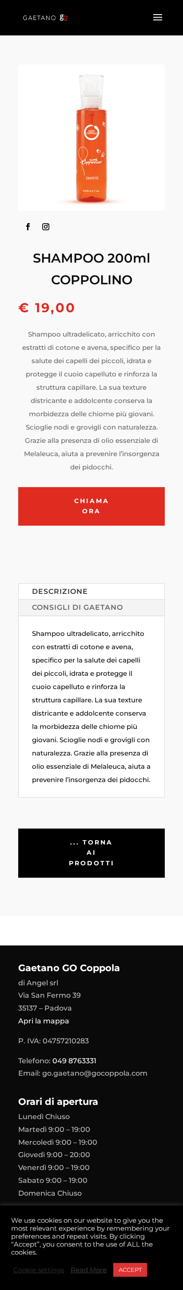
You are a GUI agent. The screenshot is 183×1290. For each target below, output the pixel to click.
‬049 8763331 (74, 1061)
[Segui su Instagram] (46, 227)
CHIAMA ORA (91, 506)
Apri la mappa (43, 1021)
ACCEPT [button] (130, 1269)
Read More (89, 1270)
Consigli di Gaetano (77, 607)
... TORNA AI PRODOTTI (92, 853)
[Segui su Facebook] (28, 227)
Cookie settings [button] (38, 1270)
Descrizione (60, 591)
